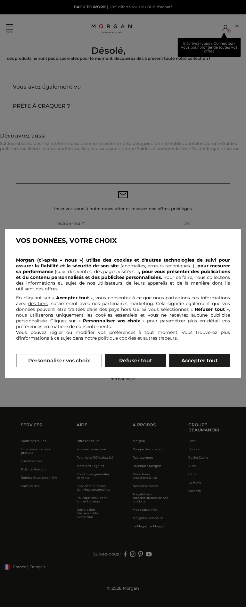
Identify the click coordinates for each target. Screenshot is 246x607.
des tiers (38, 303)
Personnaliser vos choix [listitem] (59, 361)
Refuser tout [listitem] (135, 361)
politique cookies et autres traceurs (137, 338)
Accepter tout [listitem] (199, 361)
